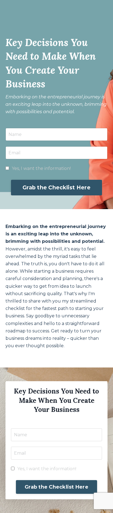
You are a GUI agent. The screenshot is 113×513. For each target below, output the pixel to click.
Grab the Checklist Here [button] (56, 187)
